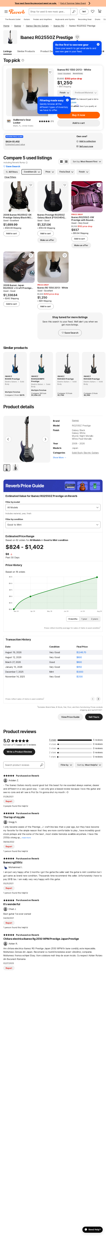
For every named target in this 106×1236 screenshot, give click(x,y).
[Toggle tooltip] (22, 60)
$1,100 (80, 676)
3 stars (52, 748)
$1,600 (80, 671)
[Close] (67, 100)
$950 (79, 667)
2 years (94, 619)
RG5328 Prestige (92, 379)
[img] (44, 121)
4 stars (52, 744)
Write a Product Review (19, 751)
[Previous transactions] (93, 699)
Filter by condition (14, 519)
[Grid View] (61, 161)
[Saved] (93, 11)
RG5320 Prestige (65, 379)
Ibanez (75, 420)
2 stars (52, 752)
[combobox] (50, 507)
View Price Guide (70, 717)
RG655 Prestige (12, 379)
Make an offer (47, 240)
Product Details (48, 51)
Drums (97, 19)
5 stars (52, 739)
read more (26, 838)
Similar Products (26, 51)
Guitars (27, 19)
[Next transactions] (98, 699)
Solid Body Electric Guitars (85, 452)
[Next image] (50, 92)
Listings (7, 51)
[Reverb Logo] (17, 11)
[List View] (66, 161)
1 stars (52, 756)
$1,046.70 (81, 652)
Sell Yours (94, 717)
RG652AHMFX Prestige (37, 380)
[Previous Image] (8, 439)
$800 (79, 657)
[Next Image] (45, 439)
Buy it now (78, 115)
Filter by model (13, 502)
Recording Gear (85, 19)
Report (9, 801)
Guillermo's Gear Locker (22, 121)
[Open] (97, 507)
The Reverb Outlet (12, 19)
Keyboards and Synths (65, 19)
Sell (84, 11)
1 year (84, 619)
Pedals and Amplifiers (42, 19)
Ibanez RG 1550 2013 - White (74, 69)
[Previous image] (10, 92)
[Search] (74, 11)
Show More (58, 457)
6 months (72, 619)
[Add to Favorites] (77, 37)
